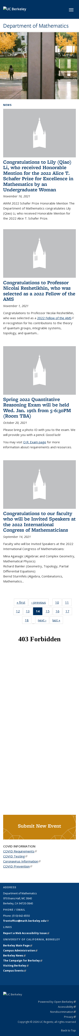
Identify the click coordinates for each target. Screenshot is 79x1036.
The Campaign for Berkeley (22, 960)
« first (22, 602)
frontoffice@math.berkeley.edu (26, 921)
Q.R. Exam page (34, 442)
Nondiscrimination (63, 1012)
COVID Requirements (20, 851)
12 (19, 612)
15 (49, 612)
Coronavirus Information (22, 861)
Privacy (70, 1017)
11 (68, 603)
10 (58, 603)
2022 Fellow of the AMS (55, 318)
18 (28, 621)
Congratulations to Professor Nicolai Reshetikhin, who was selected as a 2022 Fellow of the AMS (39, 290)
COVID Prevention (17, 866)
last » (57, 620)
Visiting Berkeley (16, 965)
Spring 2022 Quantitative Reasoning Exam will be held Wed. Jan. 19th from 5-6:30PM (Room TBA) (37, 407)
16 (59, 612)
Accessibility (67, 1007)
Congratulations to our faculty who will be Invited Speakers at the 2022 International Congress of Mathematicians (39, 521)
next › (43, 620)
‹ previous (40, 602)
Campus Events (14, 970)
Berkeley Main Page (17, 945)
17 (69, 612)
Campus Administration (20, 950)
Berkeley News (14, 955)
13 (29, 612)
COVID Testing (15, 856)
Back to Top (68, 1030)
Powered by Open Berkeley (57, 1002)
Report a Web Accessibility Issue (26, 933)
